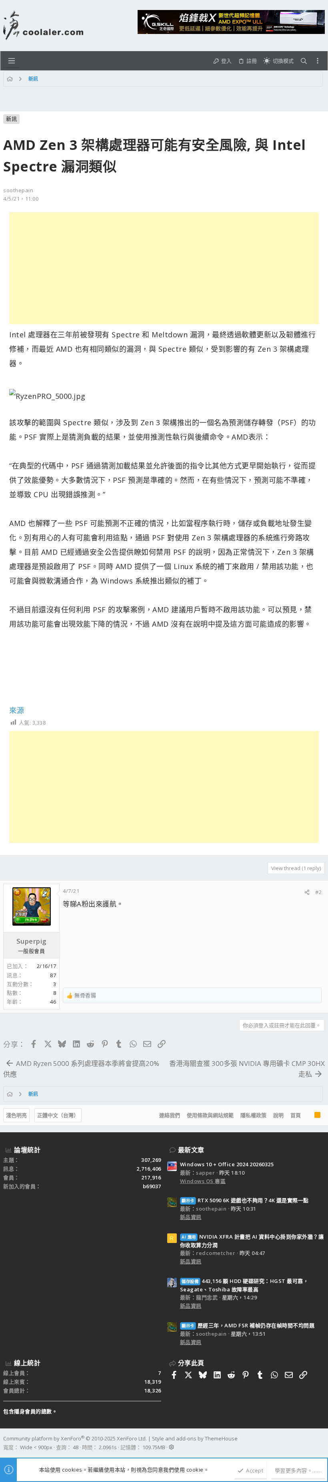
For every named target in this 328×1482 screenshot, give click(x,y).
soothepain (18, 190)
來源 (16, 710)
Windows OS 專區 (203, 1181)
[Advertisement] (164, 268)
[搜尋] (304, 61)
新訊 (11, 118)
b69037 (152, 1186)
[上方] (307, 1115)
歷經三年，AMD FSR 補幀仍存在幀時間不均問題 (248, 1325)
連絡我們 (169, 1115)
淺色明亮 (16, 1115)
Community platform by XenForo (75, 1438)
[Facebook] (321, 1442)
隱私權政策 (253, 1115)
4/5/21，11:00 (20, 198)
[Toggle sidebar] (317, 61)
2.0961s (108, 1447)
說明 (278, 1115)
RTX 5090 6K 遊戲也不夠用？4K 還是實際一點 (245, 1200)
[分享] (307, 892)
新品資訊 (191, 1217)
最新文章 (191, 1149)
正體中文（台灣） (58, 1115)
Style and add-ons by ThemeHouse (195, 1438)
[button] (12, 61)
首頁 (295, 1115)
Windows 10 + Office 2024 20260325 (227, 1164)
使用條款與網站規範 (210, 1115)
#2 (318, 892)
